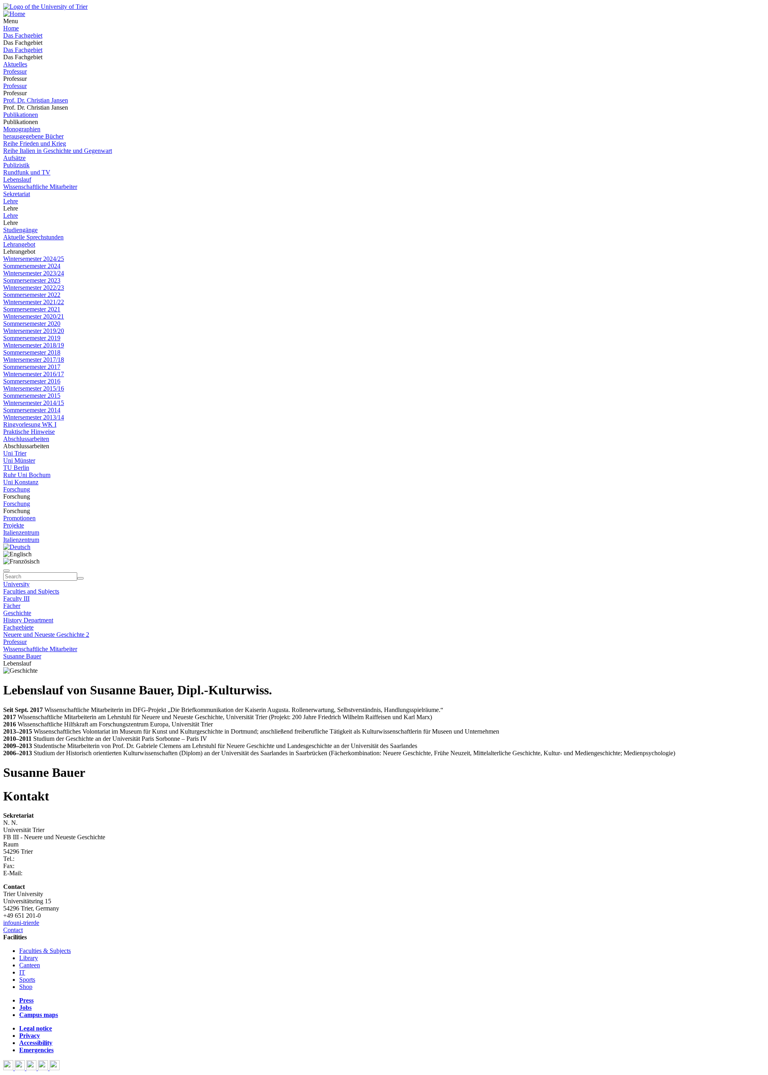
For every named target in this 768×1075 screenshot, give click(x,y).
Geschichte (17, 613)
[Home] (14, 13)
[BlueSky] (20, 1068)
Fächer (11, 605)
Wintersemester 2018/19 (33, 345)
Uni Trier (14, 453)
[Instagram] (44, 1068)
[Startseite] (45, 6)
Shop (25, 986)
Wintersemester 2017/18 (33, 359)
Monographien (21, 129)
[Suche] (6, 571)
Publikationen (20, 114)
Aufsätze (14, 157)
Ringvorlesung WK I (29, 424)
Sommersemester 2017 (31, 366)
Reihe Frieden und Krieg (34, 143)
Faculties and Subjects (31, 591)
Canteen (29, 965)
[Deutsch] (16, 547)
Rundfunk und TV (26, 172)
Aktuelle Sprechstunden (33, 237)
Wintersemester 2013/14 (33, 417)
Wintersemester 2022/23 (33, 287)
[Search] (80, 578)
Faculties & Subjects (45, 950)
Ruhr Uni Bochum (26, 474)
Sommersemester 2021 (31, 309)
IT (22, 972)
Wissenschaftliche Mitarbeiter (40, 186)
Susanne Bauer (22, 656)
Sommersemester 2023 (31, 280)
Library (28, 958)
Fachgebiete (18, 627)
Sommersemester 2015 (31, 395)
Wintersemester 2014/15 (33, 402)
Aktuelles (15, 64)
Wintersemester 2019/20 (33, 330)
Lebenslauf (17, 179)
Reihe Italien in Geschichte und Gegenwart (57, 150)
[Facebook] (9, 1068)
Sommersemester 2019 (31, 338)
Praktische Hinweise (29, 431)
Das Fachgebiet (22, 35)
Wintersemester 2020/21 (33, 316)
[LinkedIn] (55, 1068)
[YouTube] (32, 1068)
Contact (13, 930)
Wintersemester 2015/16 (33, 388)
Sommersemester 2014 (31, 410)
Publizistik (16, 165)
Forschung (16, 489)
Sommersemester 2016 (31, 381)
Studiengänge (20, 230)
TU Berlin (16, 467)
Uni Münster (19, 460)
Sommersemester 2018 (31, 352)
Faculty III (16, 598)
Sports (27, 979)
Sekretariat (16, 194)
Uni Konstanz (20, 482)
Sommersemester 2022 (31, 294)
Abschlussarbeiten (26, 438)
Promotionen (19, 518)
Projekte (13, 525)
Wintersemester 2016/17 (33, 374)
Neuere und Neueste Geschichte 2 (46, 634)
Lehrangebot (19, 244)
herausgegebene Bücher (33, 136)
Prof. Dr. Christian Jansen (35, 100)
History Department (28, 620)
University (16, 584)
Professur (15, 71)
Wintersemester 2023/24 (33, 273)
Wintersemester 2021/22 (33, 302)
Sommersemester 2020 (31, 323)
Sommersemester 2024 (31, 266)
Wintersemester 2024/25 (33, 258)
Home (11, 28)
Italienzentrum (21, 532)
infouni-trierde (21, 922)
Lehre (10, 201)
